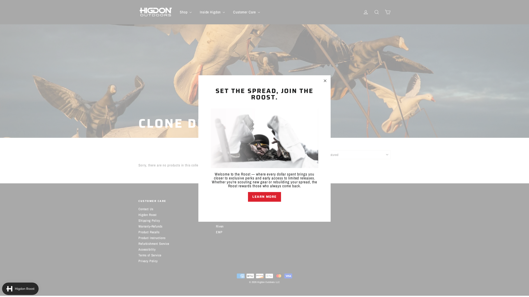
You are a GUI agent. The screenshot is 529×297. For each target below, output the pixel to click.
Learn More (264, 196)
